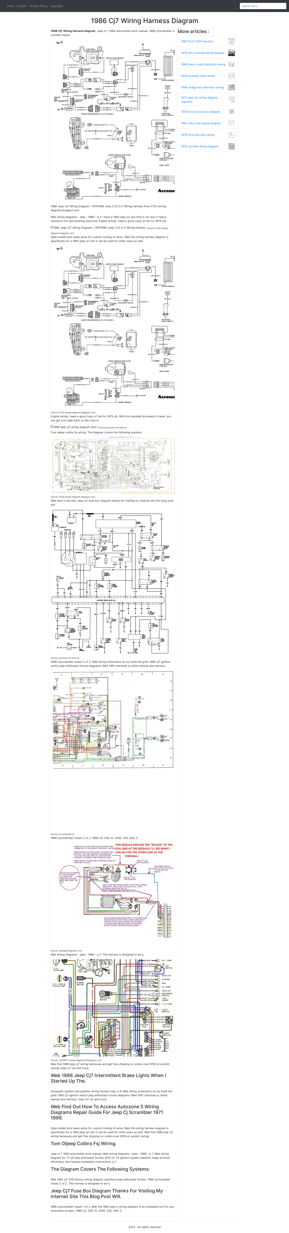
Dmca (10, 6)
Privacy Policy (38, 6)
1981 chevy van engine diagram (201, 123)
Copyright (56, 6)
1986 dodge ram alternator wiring (202, 87)
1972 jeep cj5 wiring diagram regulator (199, 99)
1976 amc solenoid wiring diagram (203, 52)
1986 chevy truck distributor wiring (203, 64)
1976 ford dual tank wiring (197, 134)
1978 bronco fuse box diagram (200, 111)
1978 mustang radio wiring (198, 75)
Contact (22, 6)
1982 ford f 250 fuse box (197, 41)
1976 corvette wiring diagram (199, 146)
